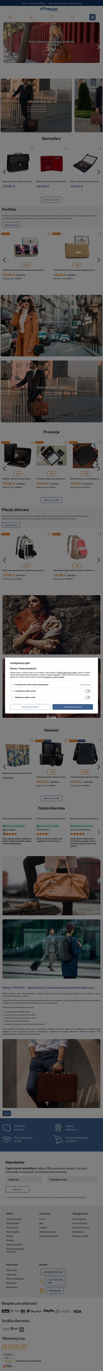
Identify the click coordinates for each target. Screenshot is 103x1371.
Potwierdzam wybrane (30, 707)
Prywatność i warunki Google (53, 677)
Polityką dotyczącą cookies (67, 672)
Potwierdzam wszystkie (73, 707)
